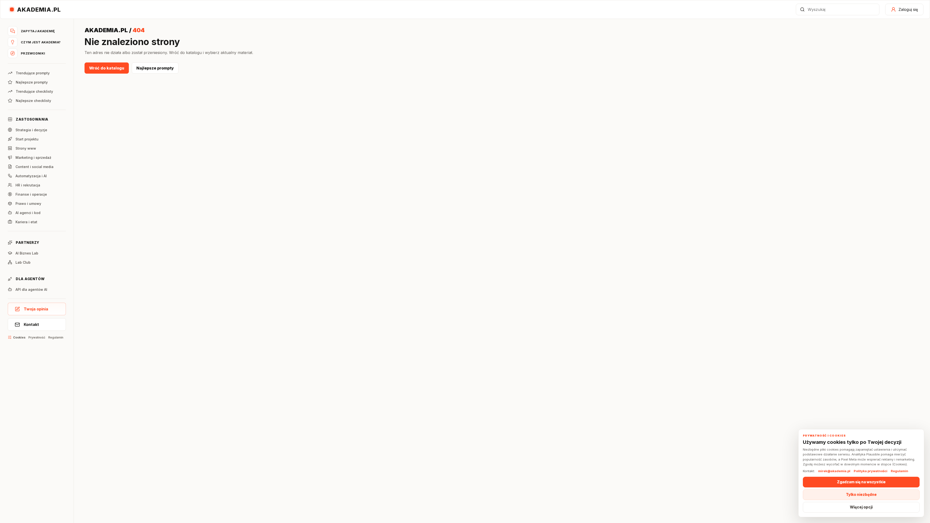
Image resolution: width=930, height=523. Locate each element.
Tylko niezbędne (861, 494)
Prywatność (36, 337)
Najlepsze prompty (155, 68)
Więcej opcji (861, 507)
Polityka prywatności (870, 471)
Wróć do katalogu (106, 68)
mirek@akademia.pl (834, 471)
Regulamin (55, 337)
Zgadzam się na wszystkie (861, 482)
